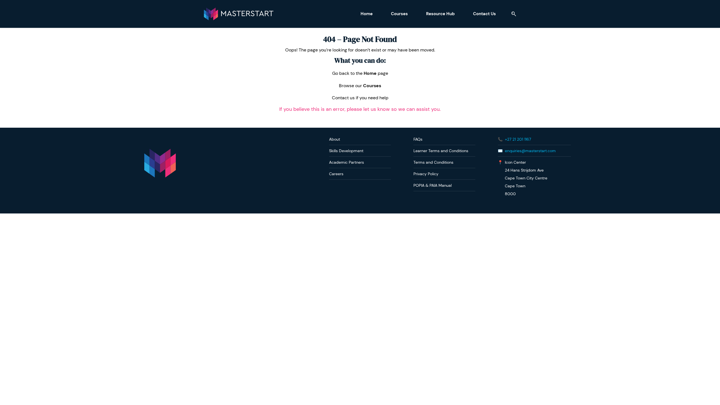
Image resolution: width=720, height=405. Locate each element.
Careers (336, 173)
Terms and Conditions (433, 162)
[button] (511, 14)
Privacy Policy (425, 173)
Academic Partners (346, 162)
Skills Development (346, 150)
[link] (160, 151)
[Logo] (238, 14)
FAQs (417, 139)
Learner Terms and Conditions (440, 150)
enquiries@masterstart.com (530, 150)
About (334, 139)
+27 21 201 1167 (518, 139)
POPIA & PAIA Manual (432, 185)
